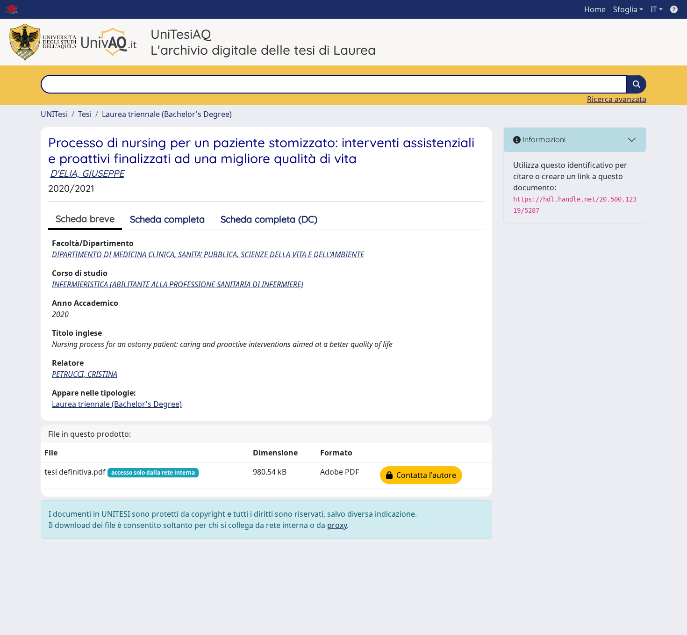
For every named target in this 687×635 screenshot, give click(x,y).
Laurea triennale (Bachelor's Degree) (167, 114)
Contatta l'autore (424, 475)
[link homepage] (15, 9)
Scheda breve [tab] (85, 218)
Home (595, 9)
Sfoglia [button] (625, 9)
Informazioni (543, 139)
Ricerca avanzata (616, 99)
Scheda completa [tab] (167, 219)
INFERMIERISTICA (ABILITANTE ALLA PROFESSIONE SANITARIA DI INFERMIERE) (177, 284)
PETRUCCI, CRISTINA (84, 374)
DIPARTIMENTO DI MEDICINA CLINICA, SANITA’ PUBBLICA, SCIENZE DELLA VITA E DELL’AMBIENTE (208, 254)
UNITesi (54, 114)
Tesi (85, 114)
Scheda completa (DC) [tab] (269, 219)
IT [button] (654, 9)
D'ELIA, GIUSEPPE (87, 173)
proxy (337, 525)
